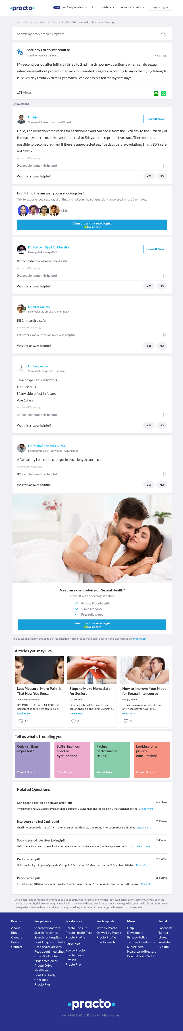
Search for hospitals (48, 937)
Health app (42, 970)
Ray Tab (71, 960)
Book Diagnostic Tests (49, 942)
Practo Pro (73, 964)
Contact (16, 947)
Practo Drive (43, 965)
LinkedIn (164, 937)
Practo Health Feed (79, 932)
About (15, 928)
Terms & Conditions (141, 942)
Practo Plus (42, 984)
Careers (16, 937)
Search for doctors (47, 928)
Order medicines (46, 961)
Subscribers (135, 947)
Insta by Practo (106, 928)
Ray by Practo (75, 950)
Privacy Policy (137, 937)
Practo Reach (75, 955)
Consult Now (155, 119)
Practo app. (139, 638)
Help (130, 928)
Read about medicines (49, 951)
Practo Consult (76, 928)
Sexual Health (61, 22)
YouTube (164, 942)
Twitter (163, 932)
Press (15, 942)
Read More (146, 808)
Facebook (165, 928)
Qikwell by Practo (108, 932)
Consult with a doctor (36, 22)
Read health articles (48, 947)
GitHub (163, 947)
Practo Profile (75, 937)
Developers (135, 932)
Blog (14, 932)
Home (17, 22)
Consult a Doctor (46, 956)
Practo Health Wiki (140, 956)
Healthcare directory (141, 951)
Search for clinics (46, 932)
